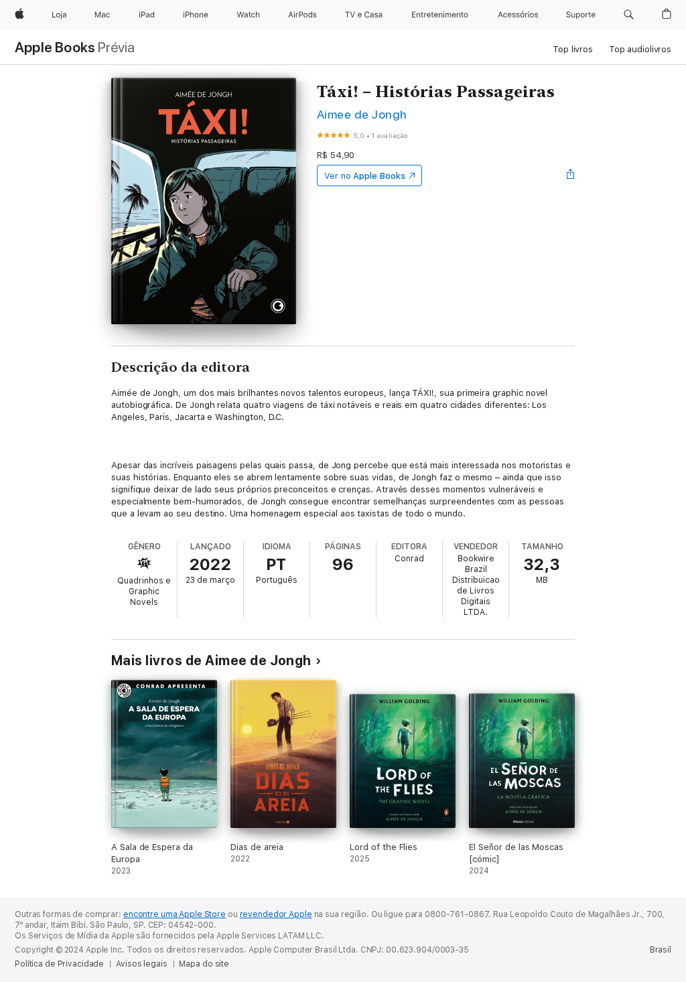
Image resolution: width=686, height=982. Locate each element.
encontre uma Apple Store (174, 914)
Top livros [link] (573, 49)
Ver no (364, 176)
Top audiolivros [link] (640, 49)
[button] (628, 14)
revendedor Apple (276, 914)
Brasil (660, 950)
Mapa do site (204, 964)
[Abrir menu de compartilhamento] (571, 175)
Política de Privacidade (59, 964)
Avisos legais (141, 964)
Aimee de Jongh (362, 114)
